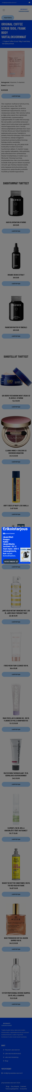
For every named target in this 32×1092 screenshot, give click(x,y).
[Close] (3, 528)
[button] (11, 561)
